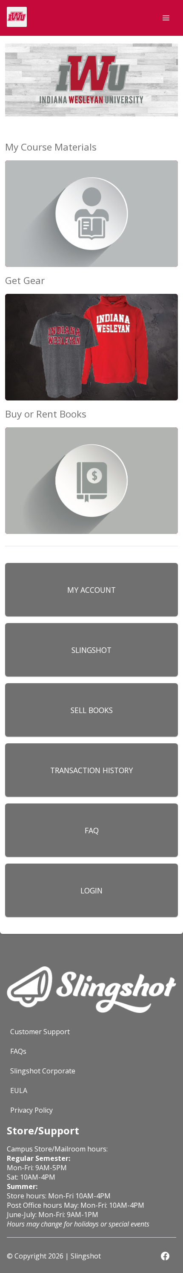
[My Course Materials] (91, 210)
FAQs (18, 1051)
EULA (18, 1090)
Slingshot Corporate (42, 1071)
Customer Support (40, 1031)
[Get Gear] (91, 343)
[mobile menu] (166, 18)
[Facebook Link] (165, 1256)
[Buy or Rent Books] (91, 477)
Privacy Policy (31, 1110)
